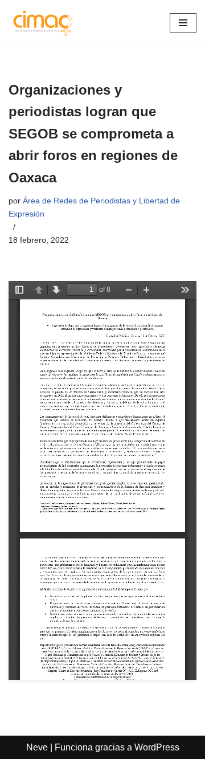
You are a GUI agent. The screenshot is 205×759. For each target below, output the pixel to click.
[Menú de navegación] (183, 22)
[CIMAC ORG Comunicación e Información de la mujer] (43, 22)
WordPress (156, 747)
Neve (37, 747)
